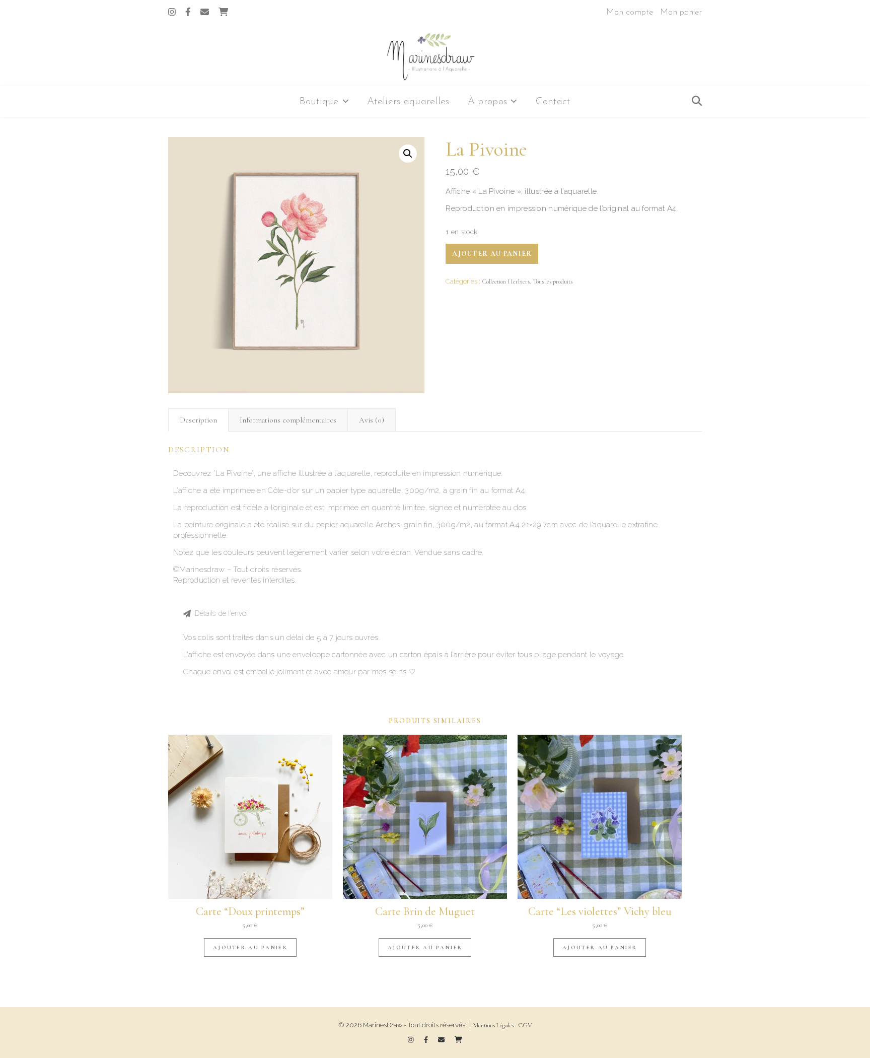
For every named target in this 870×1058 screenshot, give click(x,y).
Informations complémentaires (288, 420)
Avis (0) (371, 420)
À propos (487, 102)
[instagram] (173, 12)
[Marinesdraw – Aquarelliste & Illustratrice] (435, 56)
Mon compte (629, 12)
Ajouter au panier (492, 253)
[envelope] (205, 12)
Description (198, 420)
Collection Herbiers (506, 281)
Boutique (319, 102)
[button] (435, 613)
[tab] (198, 420)
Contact (553, 102)
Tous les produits (552, 281)
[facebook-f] (189, 12)
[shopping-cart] (223, 12)
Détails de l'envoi (221, 613)
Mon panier (681, 12)
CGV (525, 1025)
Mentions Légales (493, 1025)
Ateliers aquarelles (408, 102)
